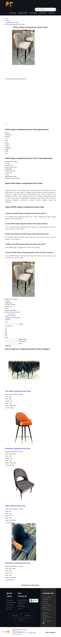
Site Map (9, 609)
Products (7, 20)
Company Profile (22, 13)
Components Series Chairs (12, 22)
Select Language (50, 632)
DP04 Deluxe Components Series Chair (17, 448)
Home (6, 18)
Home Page (12, 13)
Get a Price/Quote (9, 407)
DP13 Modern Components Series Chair (17, 563)
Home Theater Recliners (22, 603)
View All (20, 608)
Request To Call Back (10, 315)
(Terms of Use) (22, 631)
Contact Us (52, 13)
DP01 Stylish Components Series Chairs (18, 391)
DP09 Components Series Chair (15, 506)
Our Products (33, 13)
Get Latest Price (11, 314)
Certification (42, 13)
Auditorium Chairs (23, 600)
